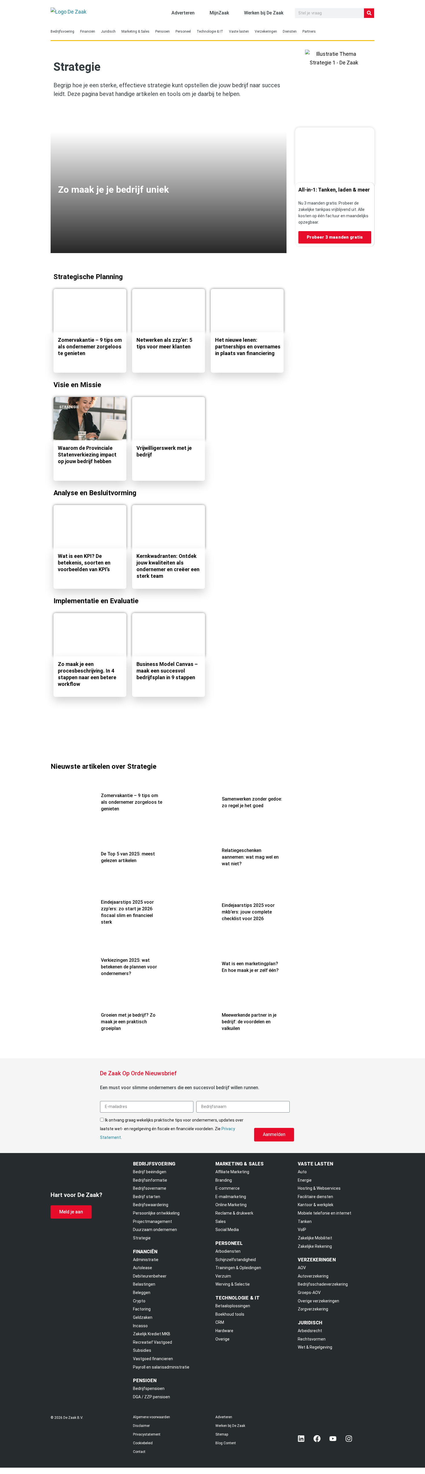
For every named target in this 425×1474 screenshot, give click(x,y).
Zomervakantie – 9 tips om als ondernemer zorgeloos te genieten (90, 346)
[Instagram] (349, 1439)
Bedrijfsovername (149, 1188)
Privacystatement (146, 1434)
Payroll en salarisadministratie (161, 1367)
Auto (302, 1171)
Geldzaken (142, 1317)
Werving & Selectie (232, 1284)
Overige (222, 1339)
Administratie (145, 1259)
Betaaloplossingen (232, 1306)
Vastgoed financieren (153, 1358)
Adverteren (223, 1417)
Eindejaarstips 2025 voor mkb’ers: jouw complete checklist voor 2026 (248, 912)
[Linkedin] (301, 1439)
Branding (223, 1180)
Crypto (139, 1301)
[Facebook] (317, 1439)
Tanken (305, 1221)
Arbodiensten (228, 1251)
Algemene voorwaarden (151, 1417)
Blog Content (225, 1443)
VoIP (302, 1229)
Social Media (227, 1229)
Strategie (69, 299)
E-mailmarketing (230, 1196)
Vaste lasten (239, 31)
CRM (219, 1322)
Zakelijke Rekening (315, 1246)
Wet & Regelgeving (315, 1347)
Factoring (142, 1309)
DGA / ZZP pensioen (151, 1397)
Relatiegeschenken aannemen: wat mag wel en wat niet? (250, 857)
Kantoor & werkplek (315, 1204)
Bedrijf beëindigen (149, 1171)
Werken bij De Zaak (230, 1426)
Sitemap (221, 1434)
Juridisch (108, 31)
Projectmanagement (152, 1221)
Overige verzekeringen (318, 1301)
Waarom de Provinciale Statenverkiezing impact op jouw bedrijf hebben (87, 454)
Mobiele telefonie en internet (324, 1213)
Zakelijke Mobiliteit (315, 1238)
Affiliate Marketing (232, 1171)
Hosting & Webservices (319, 1188)
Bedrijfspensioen (149, 1388)
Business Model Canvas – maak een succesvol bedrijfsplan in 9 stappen (167, 670)
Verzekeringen (266, 31)
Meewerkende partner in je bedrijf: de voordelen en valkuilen (249, 1021)
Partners (309, 31)
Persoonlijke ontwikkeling (156, 1213)
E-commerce (227, 1188)
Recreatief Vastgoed (152, 1342)
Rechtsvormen (312, 1339)
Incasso (140, 1325)
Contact (139, 1452)
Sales (220, 1221)
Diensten (290, 31)
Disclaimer (141, 1426)
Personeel (183, 31)
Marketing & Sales (135, 31)
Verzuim (223, 1276)
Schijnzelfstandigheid (235, 1259)
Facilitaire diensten (315, 1196)
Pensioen (162, 31)
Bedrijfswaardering (150, 1204)
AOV (302, 1267)
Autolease (142, 1267)
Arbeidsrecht (310, 1330)
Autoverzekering (313, 1276)
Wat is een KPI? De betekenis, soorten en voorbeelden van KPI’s (84, 562)
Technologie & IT (210, 31)
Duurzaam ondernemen (155, 1229)
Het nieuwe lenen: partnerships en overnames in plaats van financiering (247, 346)
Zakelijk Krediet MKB (151, 1334)
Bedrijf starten (146, 1196)
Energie (305, 1180)
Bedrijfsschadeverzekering (323, 1284)
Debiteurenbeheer (150, 1276)
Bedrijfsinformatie (150, 1180)
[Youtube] (333, 1439)
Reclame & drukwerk (234, 1213)
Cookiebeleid (143, 1443)
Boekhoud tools (229, 1314)
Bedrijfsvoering (62, 31)
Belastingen (144, 1284)
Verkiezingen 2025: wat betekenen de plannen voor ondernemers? (129, 966)
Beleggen (141, 1292)
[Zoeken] (369, 13)
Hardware (224, 1330)
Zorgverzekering (313, 1309)
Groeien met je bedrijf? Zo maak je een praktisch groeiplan (128, 1021)
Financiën (87, 31)
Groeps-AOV (309, 1292)
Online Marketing (231, 1204)
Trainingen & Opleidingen (238, 1267)
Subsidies (142, 1350)
